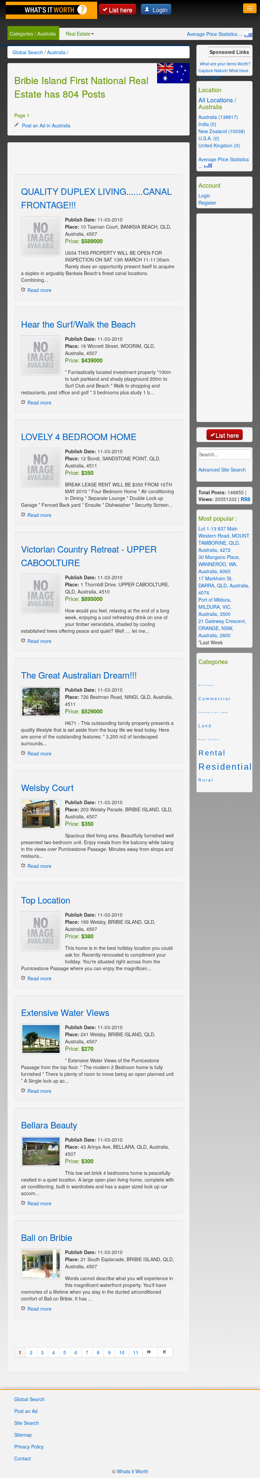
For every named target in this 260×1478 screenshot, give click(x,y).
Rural (206, 780)
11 (135, 1352)
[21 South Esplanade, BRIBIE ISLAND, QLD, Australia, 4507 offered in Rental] (39, 1264)
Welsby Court (47, 787)
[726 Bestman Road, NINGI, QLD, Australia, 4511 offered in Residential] (39, 701)
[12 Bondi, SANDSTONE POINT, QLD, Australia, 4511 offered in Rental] (39, 468)
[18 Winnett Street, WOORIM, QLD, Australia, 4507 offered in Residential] (39, 355)
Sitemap (23, 1434)
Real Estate (78, 33)
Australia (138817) (218, 116)
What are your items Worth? (225, 63)
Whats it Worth (132, 1471)
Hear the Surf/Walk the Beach (78, 323)
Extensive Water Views (65, 1012)
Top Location (45, 899)
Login (159, 9)
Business (206, 685)
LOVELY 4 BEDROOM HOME (78, 436)
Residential (224, 766)
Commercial (214, 698)
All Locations (215, 100)
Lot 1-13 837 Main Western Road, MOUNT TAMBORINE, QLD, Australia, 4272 (224, 539)
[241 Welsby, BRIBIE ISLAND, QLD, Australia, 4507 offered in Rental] (39, 1039)
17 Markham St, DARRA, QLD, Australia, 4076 (224, 585)
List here (120, 9)
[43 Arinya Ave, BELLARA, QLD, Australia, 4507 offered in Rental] (39, 1151)
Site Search (26, 1422)
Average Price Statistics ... (215, 33)
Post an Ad (26, 1411)
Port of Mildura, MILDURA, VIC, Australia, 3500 (215, 606)
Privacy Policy (29, 1446)
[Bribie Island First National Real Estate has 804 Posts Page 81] (165, 1352)
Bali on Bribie (46, 1237)
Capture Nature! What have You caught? (223, 73)
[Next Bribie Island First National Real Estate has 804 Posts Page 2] (150, 1352)
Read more (39, 290)
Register (207, 202)
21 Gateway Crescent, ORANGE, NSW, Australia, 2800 (222, 628)
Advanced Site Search (222, 469)
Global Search (29, 1399)
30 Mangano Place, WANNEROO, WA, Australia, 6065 (219, 564)
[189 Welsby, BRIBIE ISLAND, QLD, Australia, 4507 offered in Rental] (39, 931)
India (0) (207, 124)
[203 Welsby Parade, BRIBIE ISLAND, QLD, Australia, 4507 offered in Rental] (39, 814)
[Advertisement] (93, 159)
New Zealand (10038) (221, 131)
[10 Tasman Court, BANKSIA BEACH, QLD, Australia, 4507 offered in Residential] (39, 236)
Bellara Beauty (49, 1124)
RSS (245, 499)
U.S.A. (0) (208, 138)
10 (122, 1352)
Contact (22, 1458)
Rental (212, 753)
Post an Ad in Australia (45, 125)
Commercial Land (213, 712)
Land (205, 726)
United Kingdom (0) (219, 145)
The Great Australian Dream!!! (79, 674)
